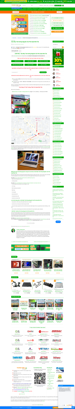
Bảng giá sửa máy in (57, 164)
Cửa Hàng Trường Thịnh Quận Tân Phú (15, 322)
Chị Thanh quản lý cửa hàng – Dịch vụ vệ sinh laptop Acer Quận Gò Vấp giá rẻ (58, 211)
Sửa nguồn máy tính (57, 119)
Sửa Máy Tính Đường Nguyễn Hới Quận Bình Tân (41, 241)
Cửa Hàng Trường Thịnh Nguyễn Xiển (33, 322)
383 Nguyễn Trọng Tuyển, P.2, (39, 18)
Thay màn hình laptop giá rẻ (58, 130)
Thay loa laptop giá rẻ (57, 134)
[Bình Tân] (20, 104)
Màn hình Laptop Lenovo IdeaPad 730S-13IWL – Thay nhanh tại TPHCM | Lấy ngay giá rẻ (58, 291)
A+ (63, 405)
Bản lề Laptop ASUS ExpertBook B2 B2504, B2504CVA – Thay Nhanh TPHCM (37, 291)
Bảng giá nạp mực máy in (58, 165)
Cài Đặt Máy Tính (46, 8)
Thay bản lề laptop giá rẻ (58, 131)
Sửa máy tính (29, 8)
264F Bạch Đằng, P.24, (38, 25)
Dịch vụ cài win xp (57, 90)
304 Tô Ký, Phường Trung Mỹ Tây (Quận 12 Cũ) (40, 17)
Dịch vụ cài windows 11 (57, 96)
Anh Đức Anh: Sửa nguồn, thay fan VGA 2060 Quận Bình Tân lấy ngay (58, 205)
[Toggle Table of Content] (19, 51)
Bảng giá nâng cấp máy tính (58, 172)
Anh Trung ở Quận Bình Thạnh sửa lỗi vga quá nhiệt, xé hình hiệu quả (58, 202)
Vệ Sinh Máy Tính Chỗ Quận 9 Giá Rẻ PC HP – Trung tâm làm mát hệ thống (58, 198)
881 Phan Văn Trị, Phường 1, (38, 15)
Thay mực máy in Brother (58, 146)
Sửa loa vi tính (56, 118)
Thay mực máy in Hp (57, 143)
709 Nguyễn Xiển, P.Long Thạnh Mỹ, (40, 23)
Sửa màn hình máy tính (57, 116)
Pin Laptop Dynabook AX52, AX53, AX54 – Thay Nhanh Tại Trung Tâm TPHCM (48, 291)
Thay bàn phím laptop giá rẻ (58, 128)
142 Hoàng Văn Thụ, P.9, (38, 31)
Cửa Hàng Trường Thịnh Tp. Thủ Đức (24, 322)
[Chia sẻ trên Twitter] (29, 223)
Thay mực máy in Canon (57, 145)
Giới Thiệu (50, 369)
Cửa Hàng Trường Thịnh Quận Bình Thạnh (41, 309)
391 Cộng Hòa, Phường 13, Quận (39, 20)
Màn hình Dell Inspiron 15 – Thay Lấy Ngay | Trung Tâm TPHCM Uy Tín (27, 291)
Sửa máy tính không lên (57, 105)
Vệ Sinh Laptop (56, 8)
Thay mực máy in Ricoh (57, 154)
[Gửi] (32, 5)
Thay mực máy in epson (57, 148)
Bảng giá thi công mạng (57, 167)
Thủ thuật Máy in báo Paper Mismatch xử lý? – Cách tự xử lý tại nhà (58, 215)
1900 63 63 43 (19, 387)
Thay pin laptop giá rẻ (57, 125)
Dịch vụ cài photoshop (57, 182)
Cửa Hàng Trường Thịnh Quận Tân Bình (50, 308)
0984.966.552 (20, 388)
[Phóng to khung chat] (71, 385)
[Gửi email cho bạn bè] (30, 223)
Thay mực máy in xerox (57, 149)
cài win (16, 177)
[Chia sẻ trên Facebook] (27, 223)
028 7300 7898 (24, 387)
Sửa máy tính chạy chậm (58, 102)
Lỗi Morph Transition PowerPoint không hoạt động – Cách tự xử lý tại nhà (58, 190)
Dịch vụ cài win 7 (56, 92)
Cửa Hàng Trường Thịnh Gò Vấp (15, 308)
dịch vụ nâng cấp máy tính (58, 121)
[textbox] (64, 407)
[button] (58, 5)
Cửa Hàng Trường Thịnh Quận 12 (24, 308)
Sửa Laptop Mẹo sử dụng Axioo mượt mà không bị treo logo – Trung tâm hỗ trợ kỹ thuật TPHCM (58, 219)
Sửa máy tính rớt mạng (57, 110)
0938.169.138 (30, 387)
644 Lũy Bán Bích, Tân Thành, (39, 26)
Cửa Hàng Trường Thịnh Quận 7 (59, 322)
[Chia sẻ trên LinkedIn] (34, 223)
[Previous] (13, 248)
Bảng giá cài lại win (57, 162)
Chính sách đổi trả (51, 376)
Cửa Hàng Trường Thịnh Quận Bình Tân (50, 322)
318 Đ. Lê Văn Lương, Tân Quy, (39, 28)
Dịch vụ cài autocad (57, 179)
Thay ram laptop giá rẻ (57, 139)
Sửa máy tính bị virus (57, 100)
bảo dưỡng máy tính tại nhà (22, 177)
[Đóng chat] (73, 385)
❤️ (71, 405)
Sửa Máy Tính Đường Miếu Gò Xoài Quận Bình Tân (20, 241)
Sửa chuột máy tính (57, 113)
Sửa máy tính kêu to (57, 107)
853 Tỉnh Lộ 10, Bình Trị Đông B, (40, 33)
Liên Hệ (30, 220)
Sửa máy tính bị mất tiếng (58, 108)
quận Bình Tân (28, 226)
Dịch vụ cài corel (56, 180)
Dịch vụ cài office (56, 177)
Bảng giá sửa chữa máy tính (58, 159)
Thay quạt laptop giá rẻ (57, 133)
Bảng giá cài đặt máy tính (58, 170)
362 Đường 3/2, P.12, (38, 30)
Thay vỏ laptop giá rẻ (57, 136)
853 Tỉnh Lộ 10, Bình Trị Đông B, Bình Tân (21, 91)
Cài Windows (40, 8)
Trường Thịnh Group (21, 44)
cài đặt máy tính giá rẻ (30, 177)
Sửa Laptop (51, 8)
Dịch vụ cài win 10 (57, 95)
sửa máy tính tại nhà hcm (18, 55)
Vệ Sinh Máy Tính (35, 8)
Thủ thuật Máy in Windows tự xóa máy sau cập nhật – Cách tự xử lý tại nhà (58, 207)
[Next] (48, 248)
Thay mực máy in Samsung (58, 151)
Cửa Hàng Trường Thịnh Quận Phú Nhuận (41, 322)
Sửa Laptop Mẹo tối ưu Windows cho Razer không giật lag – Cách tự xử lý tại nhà (58, 194)
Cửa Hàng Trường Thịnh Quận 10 (33, 308)
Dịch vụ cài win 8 (56, 93)
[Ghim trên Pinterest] (32, 223)
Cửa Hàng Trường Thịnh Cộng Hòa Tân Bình (59, 309)
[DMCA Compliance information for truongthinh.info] (59, 380)
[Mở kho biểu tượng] (73, 405)
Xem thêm (58, 221)
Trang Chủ (24, 8)
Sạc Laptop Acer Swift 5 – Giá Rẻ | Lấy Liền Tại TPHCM (16, 291)
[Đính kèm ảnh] (58, 405)
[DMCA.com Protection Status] (60, 376)
